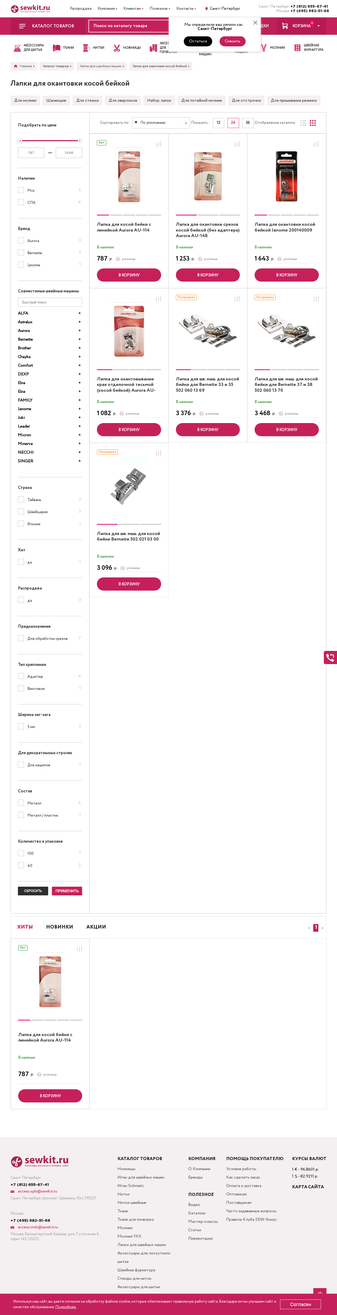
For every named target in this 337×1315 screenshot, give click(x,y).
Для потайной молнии (201, 100)
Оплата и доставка (243, 1186)
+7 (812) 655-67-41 (308, 6)
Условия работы (241, 1169)
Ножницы (126, 1169)
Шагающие (56, 100)
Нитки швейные (131, 1203)
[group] (129, 176)
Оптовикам (236, 1194)
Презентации (200, 1238)
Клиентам (132, 9)
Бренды (195, 1177)
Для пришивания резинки (294, 100)
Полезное (159, 9)
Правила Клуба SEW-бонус (251, 1219)
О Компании (199, 1169)
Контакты (185, 9)
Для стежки (87, 100)
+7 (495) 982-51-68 (308, 11)
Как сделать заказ (243, 1177)
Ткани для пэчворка (135, 1219)
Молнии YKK (129, 1236)
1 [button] (316, 928)
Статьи (194, 1230)
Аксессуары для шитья (138, 1287)
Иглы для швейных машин (140, 1177)
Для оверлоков (123, 100)
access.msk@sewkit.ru (37, 1227)
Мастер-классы (203, 1222)
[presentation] (308, 928)
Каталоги (196, 1213)
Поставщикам (238, 1203)
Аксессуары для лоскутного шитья (143, 1257)
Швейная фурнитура (136, 1270)
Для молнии (25, 100)
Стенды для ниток (134, 1278)
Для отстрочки (246, 100)
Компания (106, 9)
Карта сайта (308, 1187)
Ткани (122, 1211)
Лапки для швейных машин (141, 1245)
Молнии (124, 1228)
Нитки (123, 1194)
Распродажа (81, 9)
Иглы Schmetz (130, 1186)
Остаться (198, 41)
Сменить (232, 41)
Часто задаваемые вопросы (251, 1211)
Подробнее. (66, 1307)
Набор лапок (159, 100)
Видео (194, 1205)
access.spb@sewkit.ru (37, 1191)
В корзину (129, 275)
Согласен (300, 1304)
